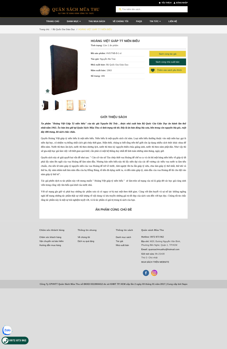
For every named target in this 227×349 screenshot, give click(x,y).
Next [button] (84, 105)
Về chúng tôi (84, 237)
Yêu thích (166, 3)
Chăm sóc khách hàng (50, 237)
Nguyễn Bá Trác (108, 59)
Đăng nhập (182, 3)
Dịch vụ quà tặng (86, 241)
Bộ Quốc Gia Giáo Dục (117, 64)
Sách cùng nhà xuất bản (167, 62)
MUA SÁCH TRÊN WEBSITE (155, 262)
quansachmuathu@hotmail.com (163, 249)
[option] (45, 105)
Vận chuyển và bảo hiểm (51, 241)
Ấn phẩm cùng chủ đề (113, 209)
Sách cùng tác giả (167, 54)
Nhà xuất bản (122, 245)
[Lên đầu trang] (218, 334)
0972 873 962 (157, 237)
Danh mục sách (123, 237)
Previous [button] (42, 105)
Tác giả (119, 241)
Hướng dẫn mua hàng (50, 245)
